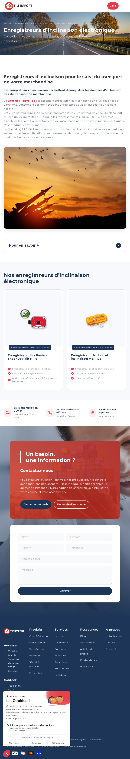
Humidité (35, 655)
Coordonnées (96, 739)
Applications (87, 642)
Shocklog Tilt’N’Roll (21, 100)
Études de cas (88, 660)
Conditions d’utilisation (74, 747)
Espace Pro (112, 649)
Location (60, 636)
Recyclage (61, 662)
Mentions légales (77, 739)
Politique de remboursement (19, 747)
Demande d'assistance (71, 504)
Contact (110, 642)
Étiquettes (35, 673)
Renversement (22, 23)
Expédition (61, 675)
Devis (113, 5)
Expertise (60, 655)
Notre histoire (114, 636)
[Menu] (122, 5)
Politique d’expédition (48, 747)
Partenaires (87, 666)
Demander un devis (35, 504)
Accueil (7, 23)
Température (37, 649)
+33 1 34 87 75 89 (14, 687)
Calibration (61, 642)
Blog (83, 636)
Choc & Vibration (39, 636)
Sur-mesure (62, 668)
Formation (61, 649)
